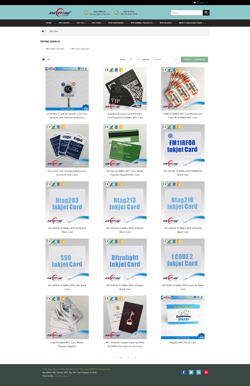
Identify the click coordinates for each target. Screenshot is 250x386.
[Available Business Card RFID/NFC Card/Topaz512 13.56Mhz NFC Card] (125, 88)
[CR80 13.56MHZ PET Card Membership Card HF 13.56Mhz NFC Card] (183, 88)
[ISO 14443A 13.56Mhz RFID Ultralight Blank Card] (125, 259)
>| (135, 358)
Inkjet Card (105, 369)
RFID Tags (47, 369)
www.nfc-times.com (62, 376)
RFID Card (94, 369)
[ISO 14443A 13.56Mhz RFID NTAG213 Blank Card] (125, 202)
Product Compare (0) (194, 59)
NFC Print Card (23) (80, 49)
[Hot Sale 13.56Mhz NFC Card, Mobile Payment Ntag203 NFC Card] (125, 145)
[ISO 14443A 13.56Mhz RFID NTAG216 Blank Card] (183, 202)
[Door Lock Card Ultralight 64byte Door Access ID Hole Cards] (67, 145)
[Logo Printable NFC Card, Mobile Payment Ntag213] (67, 317)
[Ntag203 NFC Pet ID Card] (183, 317)
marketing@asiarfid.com (99, 14)
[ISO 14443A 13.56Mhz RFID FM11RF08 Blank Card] (183, 145)
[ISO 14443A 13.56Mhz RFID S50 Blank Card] (67, 259)
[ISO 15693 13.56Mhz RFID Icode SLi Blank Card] (183, 259)
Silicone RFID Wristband (64, 369)
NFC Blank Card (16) (55, 49)
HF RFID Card (82, 369)
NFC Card (53, 31)
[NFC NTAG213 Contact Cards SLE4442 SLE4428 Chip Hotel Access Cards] (125, 317)
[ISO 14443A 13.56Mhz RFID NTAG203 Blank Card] (67, 202)
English (201, 2)
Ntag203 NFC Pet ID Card (183, 342)
